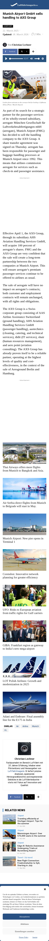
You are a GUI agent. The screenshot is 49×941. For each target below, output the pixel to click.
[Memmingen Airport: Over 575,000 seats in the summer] (9, 834)
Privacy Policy (23, 937)
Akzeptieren (24, 917)
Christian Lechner (21, 44)
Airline (25, 726)
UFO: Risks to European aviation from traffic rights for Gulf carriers (22, 611)
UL (5, 730)
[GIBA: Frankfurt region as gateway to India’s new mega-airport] (24, 631)
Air (17, 726)
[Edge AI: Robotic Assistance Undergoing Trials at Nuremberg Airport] (9, 846)
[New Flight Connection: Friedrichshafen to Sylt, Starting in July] (9, 861)
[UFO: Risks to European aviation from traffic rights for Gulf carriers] (24, 595)
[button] (45, 889)
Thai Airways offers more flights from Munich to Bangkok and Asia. (23, 469)
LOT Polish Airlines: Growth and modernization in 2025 (22, 682)
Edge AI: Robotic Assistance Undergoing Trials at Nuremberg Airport (30, 848)
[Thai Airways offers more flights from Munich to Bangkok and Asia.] (24, 453)
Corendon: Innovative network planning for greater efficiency (21, 575)
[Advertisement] (24, 203)
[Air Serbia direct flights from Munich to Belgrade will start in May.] (24, 488)
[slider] (16, 58)
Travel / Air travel (25, 857)
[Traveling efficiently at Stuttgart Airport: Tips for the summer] (9, 819)
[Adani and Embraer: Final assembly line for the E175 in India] (24, 702)
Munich (35, 726)
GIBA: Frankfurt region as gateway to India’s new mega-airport (23, 647)
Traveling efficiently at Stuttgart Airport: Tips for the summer (30, 821)
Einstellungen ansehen (24, 931)
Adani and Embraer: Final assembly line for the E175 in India (23, 718)
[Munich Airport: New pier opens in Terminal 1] (24, 524)
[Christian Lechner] (5, 45)
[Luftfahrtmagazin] (22, 4)
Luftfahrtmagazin (16, 771)
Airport (7, 26)
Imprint (35, 937)
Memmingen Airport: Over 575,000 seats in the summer (31, 834)
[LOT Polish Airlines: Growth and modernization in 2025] (24, 667)
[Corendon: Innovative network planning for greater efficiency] (24, 560)
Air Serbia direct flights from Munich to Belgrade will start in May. (24, 504)
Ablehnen (24, 924)
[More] (33, 51)
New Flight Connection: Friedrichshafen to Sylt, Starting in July (28, 863)
